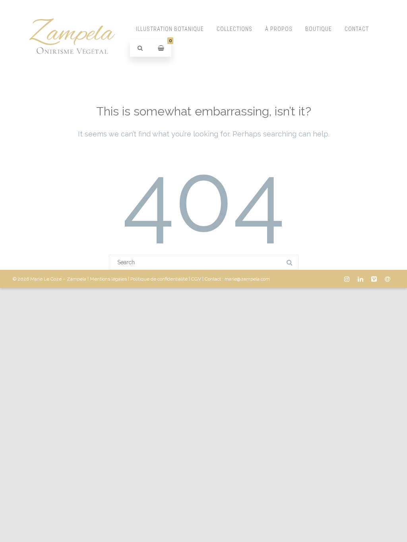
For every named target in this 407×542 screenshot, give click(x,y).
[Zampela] (71, 72)
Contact (357, 29)
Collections (234, 29)
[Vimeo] (374, 279)
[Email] (387, 279)
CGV (196, 279)
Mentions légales (108, 279)
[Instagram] (347, 279)
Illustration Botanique (170, 29)
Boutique (318, 29)
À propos (279, 29)
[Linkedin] (360, 279)
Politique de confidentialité (159, 279)
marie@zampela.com (247, 279)
